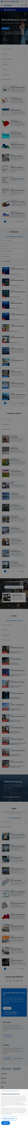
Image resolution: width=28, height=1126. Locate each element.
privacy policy (8, 1113)
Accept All (5, 1123)
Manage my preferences (9, 1118)
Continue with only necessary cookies (10, 1090)
